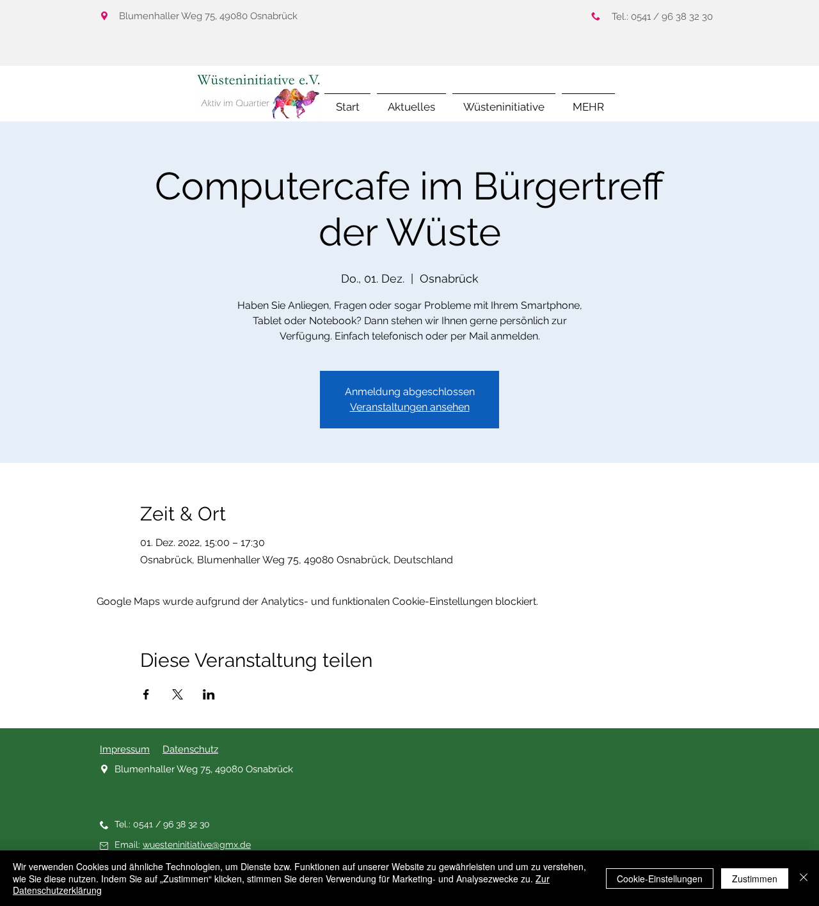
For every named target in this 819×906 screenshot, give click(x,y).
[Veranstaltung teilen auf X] (177, 694)
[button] (588, 101)
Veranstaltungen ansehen (410, 407)
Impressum (125, 749)
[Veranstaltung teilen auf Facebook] (146, 694)
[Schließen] (803, 878)
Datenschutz (190, 749)
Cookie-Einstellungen (660, 878)
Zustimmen (754, 878)
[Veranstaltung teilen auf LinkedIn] (209, 694)
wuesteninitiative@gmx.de (197, 845)
